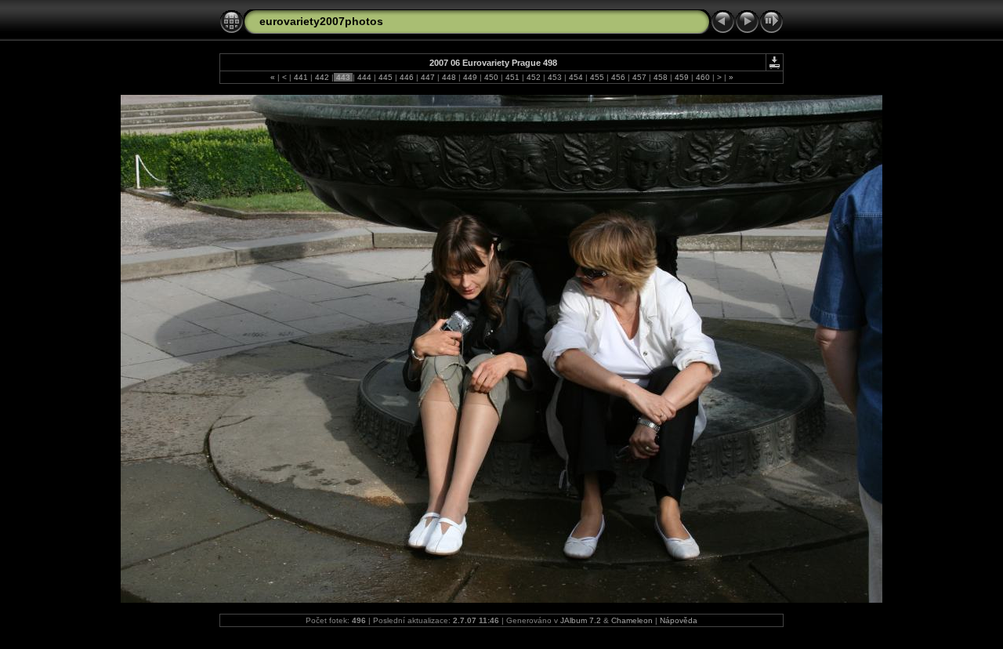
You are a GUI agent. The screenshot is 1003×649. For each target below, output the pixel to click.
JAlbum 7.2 (580, 620)
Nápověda (678, 620)
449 (470, 77)
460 (702, 77)
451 (512, 77)
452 (533, 77)
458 (660, 77)
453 (554, 77)
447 (427, 77)
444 (364, 77)
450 (491, 77)
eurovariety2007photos (321, 21)
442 (322, 77)
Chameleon (632, 620)
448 (449, 77)
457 (639, 77)
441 (300, 77)
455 (597, 77)
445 (385, 77)
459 (681, 77)
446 (406, 77)
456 (618, 77)
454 (576, 77)
